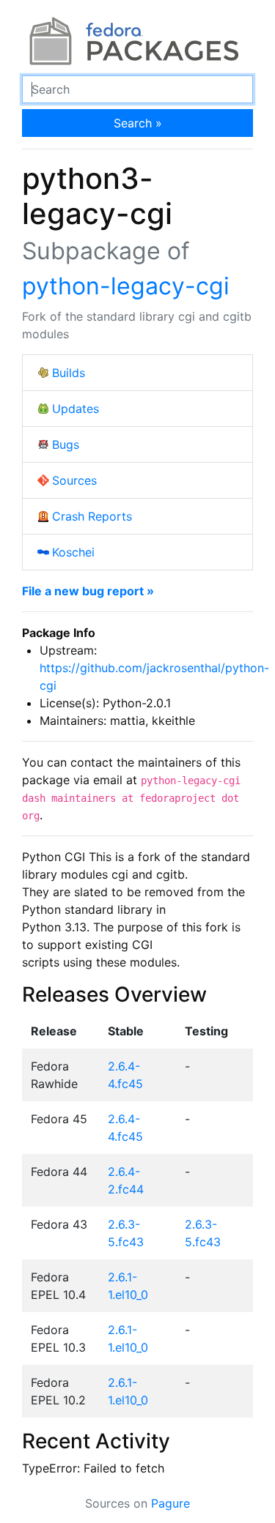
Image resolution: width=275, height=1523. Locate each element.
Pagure (170, 1503)
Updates (75, 408)
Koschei (73, 552)
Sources (74, 480)
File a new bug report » (88, 591)
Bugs (65, 444)
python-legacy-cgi (126, 286)
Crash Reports (92, 516)
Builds (68, 372)
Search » (138, 123)
